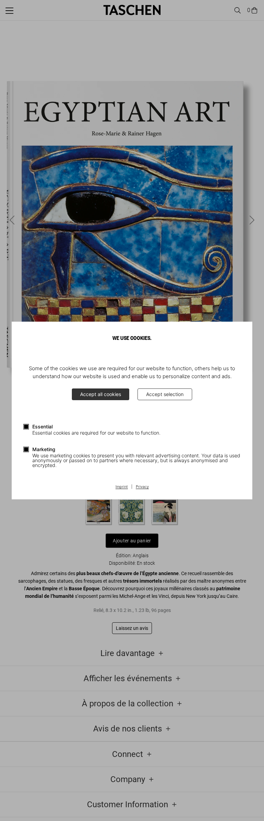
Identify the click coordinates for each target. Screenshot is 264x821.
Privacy (142, 487)
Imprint (122, 487)
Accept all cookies (100, 394)
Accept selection (165, 394)
